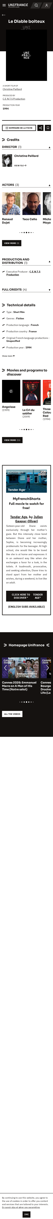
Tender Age (18, 517)
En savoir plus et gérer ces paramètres (21, 1207)
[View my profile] (46, 5)
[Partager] (40, 128)
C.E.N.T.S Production (14, 98)
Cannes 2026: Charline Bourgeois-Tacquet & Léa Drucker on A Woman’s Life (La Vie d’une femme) (19, 688)
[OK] (26, 1214)
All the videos (12, 714)
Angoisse (8, 407)
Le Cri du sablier (28, 411)
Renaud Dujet (7, 221)
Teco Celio (29, 219)
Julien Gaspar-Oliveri (29, 519)
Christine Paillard (12, 89)
